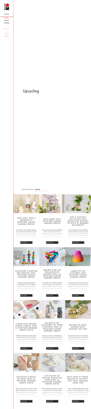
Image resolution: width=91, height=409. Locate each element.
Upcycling (37, 189)
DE (4, 28)
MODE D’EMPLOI (24, 242)
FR (9, 28)
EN (6, 28)
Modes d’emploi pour (27, 189)
